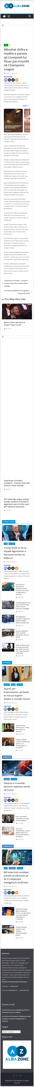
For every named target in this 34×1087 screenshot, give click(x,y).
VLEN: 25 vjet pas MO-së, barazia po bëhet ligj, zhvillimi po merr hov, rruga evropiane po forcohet (23, 649)
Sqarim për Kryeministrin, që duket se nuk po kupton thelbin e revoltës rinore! (17, 693)
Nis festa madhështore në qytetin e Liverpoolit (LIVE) (17, 292)
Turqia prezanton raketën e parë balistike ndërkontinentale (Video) (21, 931)
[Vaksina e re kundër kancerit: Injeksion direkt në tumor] (17, 768)
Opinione (6, 684)
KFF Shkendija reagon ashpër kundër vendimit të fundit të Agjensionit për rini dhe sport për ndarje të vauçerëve (16, 503)
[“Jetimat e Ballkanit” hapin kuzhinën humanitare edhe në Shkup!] (8, 635)
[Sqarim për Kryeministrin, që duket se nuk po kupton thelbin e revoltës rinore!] (17, 674)
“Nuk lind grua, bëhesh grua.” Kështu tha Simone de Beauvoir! (22, 728)
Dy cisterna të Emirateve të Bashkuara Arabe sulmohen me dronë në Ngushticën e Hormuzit (22, 589)
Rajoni (13, 684)
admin (15, 73)
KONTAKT (5, 986)
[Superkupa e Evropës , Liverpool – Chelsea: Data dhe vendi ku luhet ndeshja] (17, 337)
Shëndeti (6, 779)
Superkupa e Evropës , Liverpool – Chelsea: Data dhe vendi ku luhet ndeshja (16, 283)
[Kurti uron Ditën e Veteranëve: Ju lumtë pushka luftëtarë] (8, 820)
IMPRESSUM (14, 986)
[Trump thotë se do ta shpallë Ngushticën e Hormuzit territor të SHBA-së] (17, 533)
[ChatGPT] (13, 80)
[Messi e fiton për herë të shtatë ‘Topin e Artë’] (17, 305)
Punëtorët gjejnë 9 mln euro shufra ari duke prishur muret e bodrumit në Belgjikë (23, 606)
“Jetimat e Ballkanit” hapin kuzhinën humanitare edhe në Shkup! (22, 634)
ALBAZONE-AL (12, 990)
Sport (6, 45)
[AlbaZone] (4, 16)
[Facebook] (5, 80)
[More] (16, 80)
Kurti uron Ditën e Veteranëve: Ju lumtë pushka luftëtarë (22, 818)
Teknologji (12, 868)
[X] (9, 80)
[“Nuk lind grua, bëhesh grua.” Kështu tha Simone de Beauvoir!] (8, 729)
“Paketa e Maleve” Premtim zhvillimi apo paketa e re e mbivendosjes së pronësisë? (23, 743)
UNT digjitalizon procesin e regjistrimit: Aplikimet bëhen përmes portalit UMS (23, 620)
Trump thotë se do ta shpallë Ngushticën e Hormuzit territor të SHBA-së (15, 553)
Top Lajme (11, 543)
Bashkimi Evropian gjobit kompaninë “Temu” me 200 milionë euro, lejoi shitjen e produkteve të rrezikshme (23, 914)
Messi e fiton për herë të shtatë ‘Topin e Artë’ (14, 323)
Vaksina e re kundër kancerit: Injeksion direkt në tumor (17, 786)
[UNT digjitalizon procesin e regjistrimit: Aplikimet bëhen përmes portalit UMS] (8, 621)
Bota (5, 543)
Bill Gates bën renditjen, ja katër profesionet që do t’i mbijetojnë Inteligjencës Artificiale (16, 877)
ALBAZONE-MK (24, 990)
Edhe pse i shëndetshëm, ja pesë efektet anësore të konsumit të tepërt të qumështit (23, 833)
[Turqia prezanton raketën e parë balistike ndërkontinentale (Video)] (8, 932)
